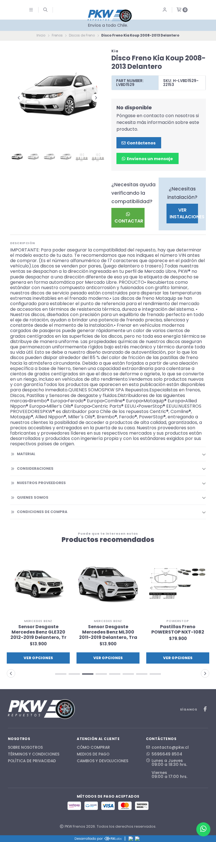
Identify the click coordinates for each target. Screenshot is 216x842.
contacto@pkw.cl (170, 747)
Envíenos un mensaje (149, 159)
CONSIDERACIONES (35, 468)
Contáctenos (141, 143)
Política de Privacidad (32, 761)
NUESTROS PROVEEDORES (41, 482)
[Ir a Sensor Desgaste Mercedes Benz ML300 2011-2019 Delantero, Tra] (108, 584)
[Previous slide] (19, 98)
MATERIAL (26, 453)
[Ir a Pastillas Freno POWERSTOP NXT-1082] (177, 584)
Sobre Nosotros (25, 748)
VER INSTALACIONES (184, 213)
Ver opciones (38, 657)
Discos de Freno (82, 35)
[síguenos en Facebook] (205, 709)
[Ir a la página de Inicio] (109, 15)
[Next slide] (96, 98)
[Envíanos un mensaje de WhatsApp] (203, 829)
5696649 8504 (167, 754)
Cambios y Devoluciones (102, 761)
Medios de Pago (93, 754)
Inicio (41, 35)
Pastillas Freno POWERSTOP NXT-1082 (177, 629)
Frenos (57, 35)
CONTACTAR (128, 221)
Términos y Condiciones (33, 754)
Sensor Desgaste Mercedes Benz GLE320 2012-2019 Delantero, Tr (38, 632)
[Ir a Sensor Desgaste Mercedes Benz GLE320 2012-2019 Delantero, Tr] (38, 584)
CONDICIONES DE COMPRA (42, 511)
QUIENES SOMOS (32, 497)
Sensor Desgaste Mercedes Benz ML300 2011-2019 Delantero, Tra (108, 632)
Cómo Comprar (93, 748)
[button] (60, 674)
